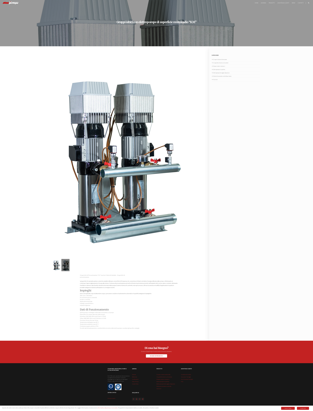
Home (256, 3)
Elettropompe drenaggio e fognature (221, 72)
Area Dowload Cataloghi (187, 379)
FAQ (182, 381)
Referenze (134, 377)
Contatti (301, 3)
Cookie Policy (135, 384)
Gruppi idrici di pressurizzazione (220, 62)
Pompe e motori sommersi (219, 66)
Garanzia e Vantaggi (186, 377)
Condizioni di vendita (186, 374)
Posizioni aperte (111, 398)
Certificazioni (135, 379)
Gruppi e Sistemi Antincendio (220, 59)
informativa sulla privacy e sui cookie (108, 408)
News (293, 3)
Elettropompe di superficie (219, 69)
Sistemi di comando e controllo (163, 386)
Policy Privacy (135, 381)
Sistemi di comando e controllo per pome (222, 76)
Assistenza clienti (283, 3)
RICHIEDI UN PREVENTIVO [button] (156, 356)
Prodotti (272, 3)
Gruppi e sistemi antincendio (163, 374)
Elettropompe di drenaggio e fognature (165, 384)
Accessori (215, 79)
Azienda (263, 3)
